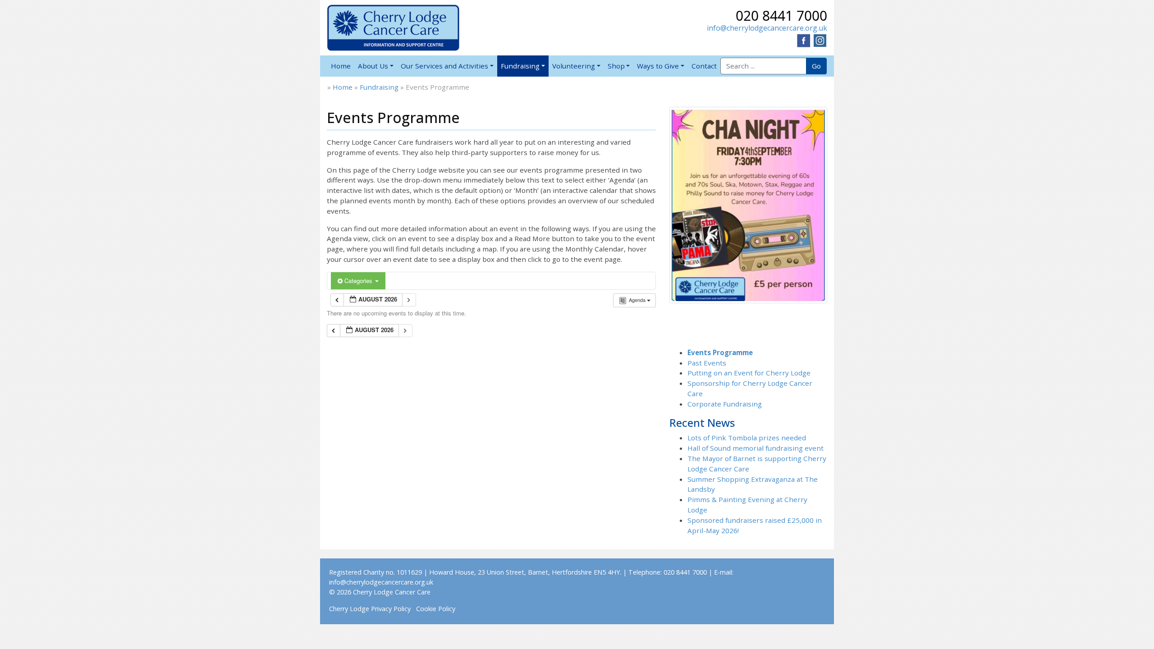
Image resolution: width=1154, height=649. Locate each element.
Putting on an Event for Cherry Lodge (749, 372)
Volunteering (573, 65)
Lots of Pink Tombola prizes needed (746, 437)
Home (341, 65)
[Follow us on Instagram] (820, 40)
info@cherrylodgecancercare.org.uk (767, 28)
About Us (373, 65)
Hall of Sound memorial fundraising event (755, 447)
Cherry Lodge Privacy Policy (370, 608)
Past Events (706, 362)
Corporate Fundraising (724, 403)
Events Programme (720, 352)
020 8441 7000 (781, 15)
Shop (616, 65)
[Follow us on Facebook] (804, 40)
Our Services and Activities (444, 65)
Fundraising (520, 65)
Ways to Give (658, 65)
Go (816, 65)
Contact (704, 65)
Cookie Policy (435, 608)
